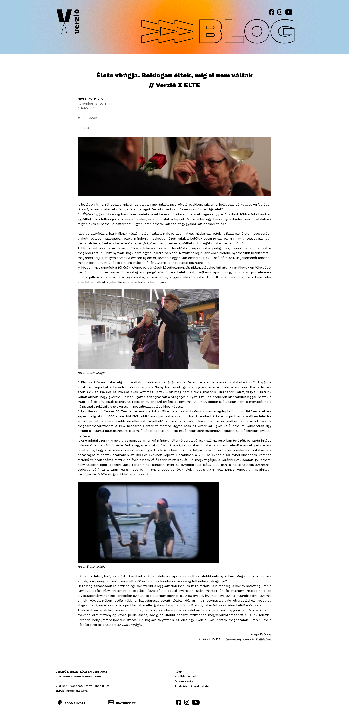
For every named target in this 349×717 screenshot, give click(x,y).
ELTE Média (89, 118)
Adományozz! (75, 703)
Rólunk (179, 671)
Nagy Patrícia (90, 98)
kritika (84, 128)
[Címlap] (68, 22)
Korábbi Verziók (185, 676)
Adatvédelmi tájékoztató (191, 686)
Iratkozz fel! (126, 703)
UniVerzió (87, 108)
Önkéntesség (183, 681)
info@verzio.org (77, 690)
